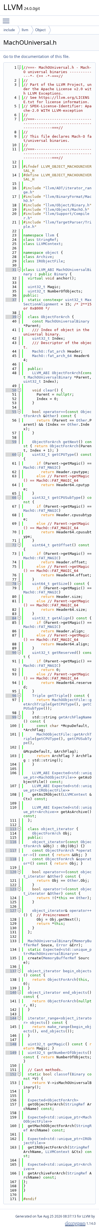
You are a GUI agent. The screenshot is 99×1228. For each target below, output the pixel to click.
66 (11, 498)
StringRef (46, 240)
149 (11, 1053)
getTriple (57, 696)
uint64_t (41, 545)
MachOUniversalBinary (67, 321)
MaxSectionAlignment (57, 302)
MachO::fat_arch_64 (52, 356)
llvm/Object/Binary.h (67, 205)
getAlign (61, 618)
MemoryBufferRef (59, 958)
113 (11, 829)
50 (11, 390)
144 (11, 1018)
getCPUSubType (66, 498)
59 (11, 442)
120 (11, 872)
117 (11, 850)
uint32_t (36, 287)
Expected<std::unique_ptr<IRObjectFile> (57, 788)
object (52, 253)
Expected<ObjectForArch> (53, 1100)
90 (11, 653)
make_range (59, 1027)
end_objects (75, 992)
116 (11, 842)
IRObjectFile (50, 261)
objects (37, 1023)
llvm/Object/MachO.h (66, 209)
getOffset (62, 545)
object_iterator (57, 829)
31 (11, 270)
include (9, 30)
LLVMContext (49, 244)
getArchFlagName (75, 717)
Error (61, 945)
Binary (60, 274)
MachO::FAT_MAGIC (41, 467)
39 (11, 317)
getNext (70, 442)
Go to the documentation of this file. (36, 56)
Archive (44, 257)
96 (11, 696)
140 (11, 992)
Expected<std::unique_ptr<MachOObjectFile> (57, 775)
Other (50, 416)
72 (11, 545)
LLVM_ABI (45, 270)
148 (11, 1044)
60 (11, 454)
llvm (25, 30)
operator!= (54, 889)
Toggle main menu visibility (7, 21)
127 (11, 911)
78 (11, 584)
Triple (38, 696)
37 (11, 300)
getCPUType (63, 454)
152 (11, 1074)
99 (11, 717)
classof (62, 1074)
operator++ (81, 911)
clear (48, 390)
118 (11, 859)
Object (40, 30)
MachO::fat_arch (48, 351)
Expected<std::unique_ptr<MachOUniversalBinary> (57, 951)
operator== (54, 412)
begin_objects (77, 971)
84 (11, 618)
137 (11, 971)
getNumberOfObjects (67, 1053)
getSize (59, 584)
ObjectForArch (55, 317)
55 (11, 412)
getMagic (56, 1044)
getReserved (64, 653)
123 (11, 889)
